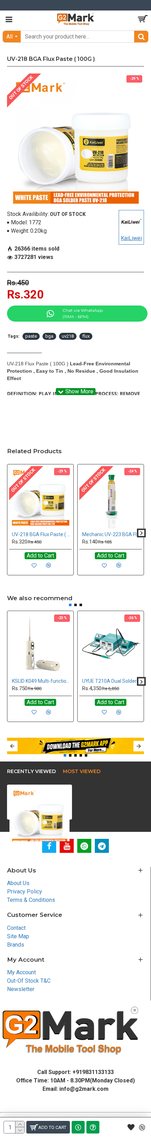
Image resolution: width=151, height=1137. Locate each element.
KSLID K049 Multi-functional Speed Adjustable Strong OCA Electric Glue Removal (42, 681)
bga (49, 336)
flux (86, 336)
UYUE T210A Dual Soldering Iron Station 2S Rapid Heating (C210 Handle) (112, 681)
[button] (9, 532)
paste (31, 336)
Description (24, 347)
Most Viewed (81, 771)
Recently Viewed (31, 771)
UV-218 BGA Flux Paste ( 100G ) (42, 534)
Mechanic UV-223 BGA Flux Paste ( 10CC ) (112, 534)
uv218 (68, 336)
